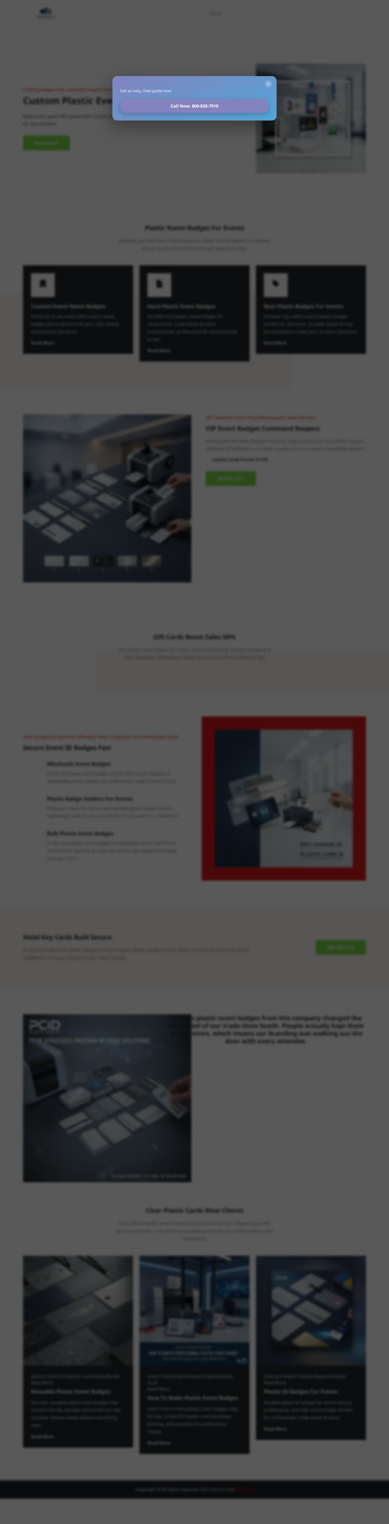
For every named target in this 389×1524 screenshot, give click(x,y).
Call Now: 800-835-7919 (194, 106)
